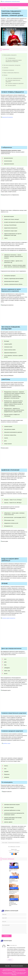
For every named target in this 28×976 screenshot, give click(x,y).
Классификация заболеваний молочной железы (13, 881)
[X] (16, 854)
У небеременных (10, 58)
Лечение (4, 75)
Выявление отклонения (8, 70)
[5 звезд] (13, 850)
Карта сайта (7, 965)
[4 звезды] (12, 850)
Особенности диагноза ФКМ (13, 870)
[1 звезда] (9, 850)
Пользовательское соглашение (17, 965)
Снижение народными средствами (15, 83)
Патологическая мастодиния (12, 867)
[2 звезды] (10, 850)
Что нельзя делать (11, 85)
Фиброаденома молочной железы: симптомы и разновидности (14, 892)
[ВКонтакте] (12, 854)
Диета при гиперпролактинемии (14, 78)
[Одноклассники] (14, 854)
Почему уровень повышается (9, 55)
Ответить (10, 959)
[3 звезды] (11, 850)
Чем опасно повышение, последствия (11, 65)
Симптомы (5, 67)
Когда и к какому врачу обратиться (10, 72)
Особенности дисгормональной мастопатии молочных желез (13, 904)
